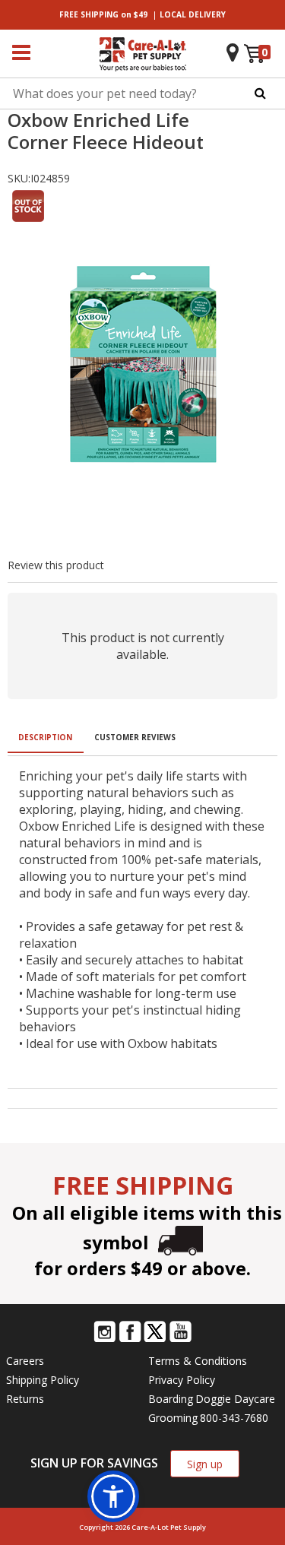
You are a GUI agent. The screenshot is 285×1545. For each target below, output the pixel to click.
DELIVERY (193, 14)
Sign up (205, 1464)
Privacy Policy (181, 1379)
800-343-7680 (234, 1417)
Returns (25, 1398)
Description (45, 737)
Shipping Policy (42, 1379)
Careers (25, 1360)
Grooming (173, 1417)
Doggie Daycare (235, 1398)
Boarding (170, 1398)
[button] (113, 1496)
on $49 (103, 14)
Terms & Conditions (197, 1360)
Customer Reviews (135, 737)
